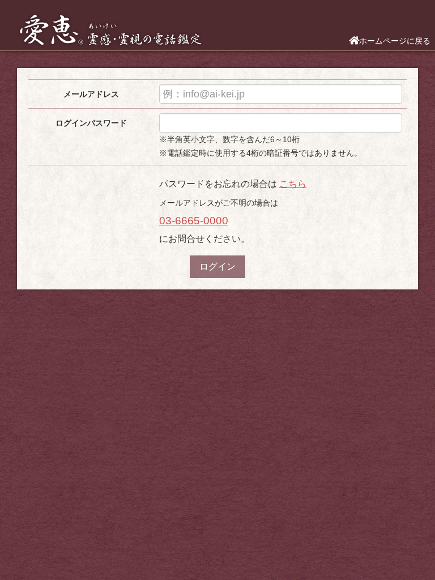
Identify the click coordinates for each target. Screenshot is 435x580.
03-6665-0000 (193, 221)
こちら (292, 184)
